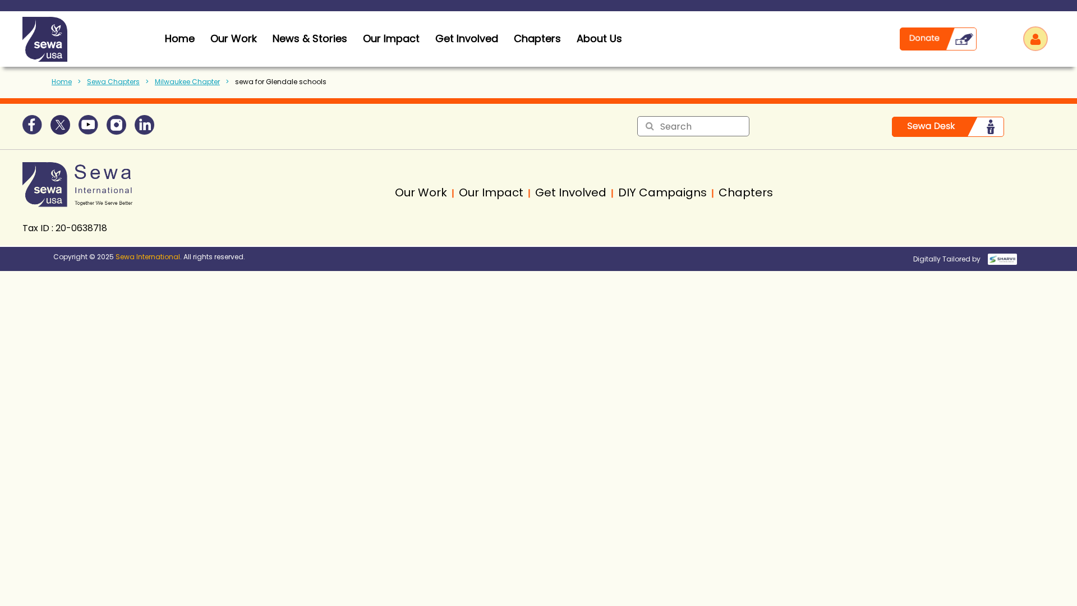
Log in (1035, 38)
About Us (599, 38)
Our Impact (391, 38)
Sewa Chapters (113, 81)
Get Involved (466, 38)
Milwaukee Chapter (187, 81)
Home (62, 81)
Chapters (537, 38)
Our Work (233, 38)
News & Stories (310, 38)
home (180, 38)
